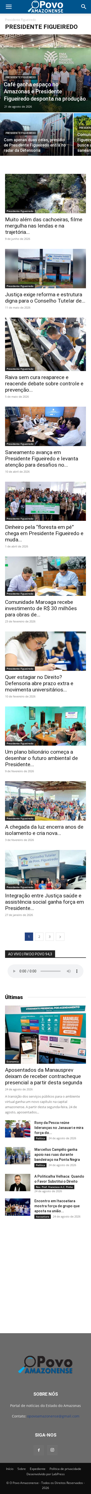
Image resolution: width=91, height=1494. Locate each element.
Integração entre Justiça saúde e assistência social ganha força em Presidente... (44, 902)
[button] (9, 7)
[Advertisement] (45, 1272)
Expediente (38, 1469)
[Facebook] (39, 1450)
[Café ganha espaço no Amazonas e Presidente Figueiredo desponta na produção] (45, 73)
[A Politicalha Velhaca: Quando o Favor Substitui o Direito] (17, 1182)
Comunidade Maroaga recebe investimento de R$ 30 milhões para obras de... (41, 608)
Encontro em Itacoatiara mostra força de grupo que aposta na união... (57, 1206)
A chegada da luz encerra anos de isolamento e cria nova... (44, 830)
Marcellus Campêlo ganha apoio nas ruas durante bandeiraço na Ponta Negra (57, 1155)
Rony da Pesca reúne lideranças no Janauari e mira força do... (58, 1128)
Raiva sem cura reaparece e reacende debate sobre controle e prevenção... (44, 383)
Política (40, 1138)
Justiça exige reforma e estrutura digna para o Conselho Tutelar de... (45, 298)
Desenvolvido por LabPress (46, 1474)
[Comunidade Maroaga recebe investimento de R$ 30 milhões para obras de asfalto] (45, 576)
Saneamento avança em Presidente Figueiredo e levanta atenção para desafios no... (41, 458)
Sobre (21, 1469)
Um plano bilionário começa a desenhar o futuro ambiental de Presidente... (41, 758)
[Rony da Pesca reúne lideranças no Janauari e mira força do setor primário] (17, 1128)
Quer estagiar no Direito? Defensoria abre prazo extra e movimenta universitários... (39, 683)
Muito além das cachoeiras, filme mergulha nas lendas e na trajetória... (43, 226)
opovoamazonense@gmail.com (53, 1416)
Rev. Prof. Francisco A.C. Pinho (54, 1187)
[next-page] (60, 937)
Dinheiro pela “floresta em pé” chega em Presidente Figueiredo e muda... (44, 533)
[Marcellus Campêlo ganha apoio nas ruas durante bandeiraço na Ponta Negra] (17, 1155)
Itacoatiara (42, 1216)
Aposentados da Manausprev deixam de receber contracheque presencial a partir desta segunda (43, 1076)
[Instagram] (52, 1450)
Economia (13, 1061)
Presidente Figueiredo (21, 77)
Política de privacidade (65, 1469)
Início (9, 1469)
